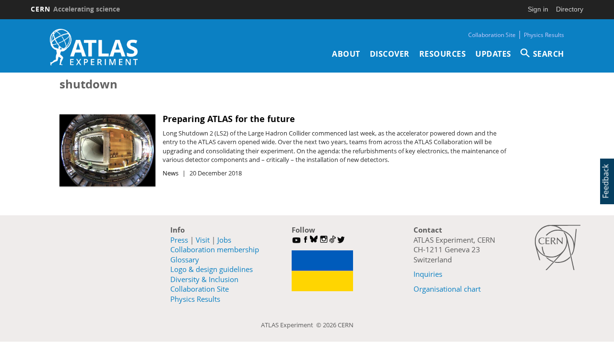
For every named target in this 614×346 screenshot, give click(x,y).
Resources (442, 54)
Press (179, 240)
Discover (390, 54)
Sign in (538, 9)
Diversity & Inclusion (204, 279)
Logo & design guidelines (211, 269)
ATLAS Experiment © (292, 325)
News (170, 173)
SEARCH (548, 54)
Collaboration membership (214, 249)
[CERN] (557, 247)
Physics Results (544, 35)
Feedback (605, 181)
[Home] (94, 47)
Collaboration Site (492, 35)
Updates (493, 54)
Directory (569, 9)
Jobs (224, 240)
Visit (203, 240)
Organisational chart (447, 289)
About (346, 54)
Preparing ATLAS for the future (229, 119)
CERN (75, 8)
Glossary (184, 259)
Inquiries (427, 274)
